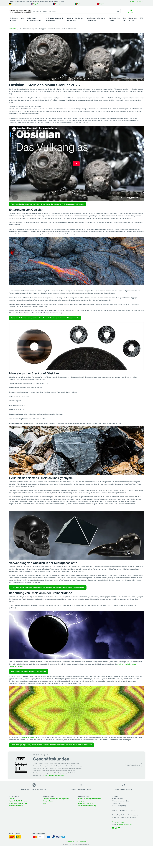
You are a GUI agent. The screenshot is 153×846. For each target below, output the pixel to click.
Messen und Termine (132, 19)
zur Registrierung (133, 765)
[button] (17, 23)
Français (58, 4)
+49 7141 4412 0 (138, 1)
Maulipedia (81, 801)
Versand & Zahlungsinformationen (89, 798)
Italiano (79, 4)
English (35, 4)
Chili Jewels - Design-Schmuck (17, 19)
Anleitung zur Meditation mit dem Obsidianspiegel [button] (29, 671)
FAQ (141, 18)
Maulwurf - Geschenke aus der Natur (75, 19)
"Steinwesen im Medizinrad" (28, 737)
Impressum (83, 841)
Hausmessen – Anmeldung (87, 805)
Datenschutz (70, 841)
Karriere (11, 808)
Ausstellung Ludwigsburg (18, 803)
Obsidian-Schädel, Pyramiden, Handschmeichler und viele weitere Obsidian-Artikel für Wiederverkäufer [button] (48, 587)
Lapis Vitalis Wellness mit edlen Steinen (54, 19)
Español (102, 4)
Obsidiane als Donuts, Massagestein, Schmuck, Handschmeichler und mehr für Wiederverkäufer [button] (45, 318)
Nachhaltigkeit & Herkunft (18, 801)
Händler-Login (48, 801)
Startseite (12, 29)
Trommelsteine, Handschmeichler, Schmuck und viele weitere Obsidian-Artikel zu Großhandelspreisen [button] (47, 204)
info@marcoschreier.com (124, 824)
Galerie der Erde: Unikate (114, 19)
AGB (77, 841)
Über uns (124, 19)
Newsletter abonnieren (85, 803)
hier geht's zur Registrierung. (54, 775)
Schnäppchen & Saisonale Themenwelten (96, 19)
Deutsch (14, 4)
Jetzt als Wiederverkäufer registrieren (56, 798)
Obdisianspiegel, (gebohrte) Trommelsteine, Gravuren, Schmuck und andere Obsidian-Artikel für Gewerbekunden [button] (51, 745)
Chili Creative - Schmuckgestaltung (34, 19)
